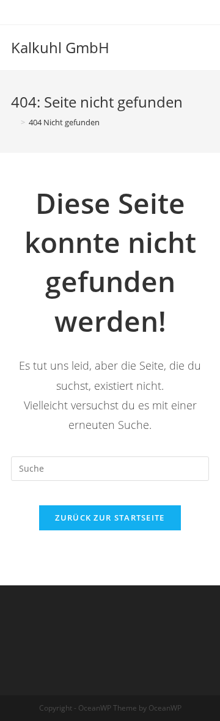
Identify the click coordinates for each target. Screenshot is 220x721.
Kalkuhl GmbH (60, 47)
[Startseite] (14, 122)
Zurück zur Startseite (109, 517)
